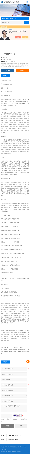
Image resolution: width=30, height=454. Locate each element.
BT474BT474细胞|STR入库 (14, 435)
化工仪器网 (8, 451)
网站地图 (19, 451)
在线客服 (22, 70)
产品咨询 (8, 70)
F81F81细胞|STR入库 (13, 439)
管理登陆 (14, 451)
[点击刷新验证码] (17, 415)
